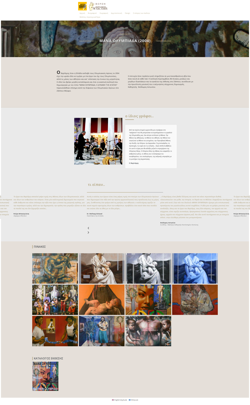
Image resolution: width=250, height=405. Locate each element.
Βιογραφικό (92, 13)
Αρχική (82, 13)
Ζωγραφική (104, 13)
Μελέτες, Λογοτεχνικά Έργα (90, 17)
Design (127, 13)
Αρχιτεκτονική (116, 13)
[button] (123, 228)
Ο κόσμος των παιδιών (141, 13)
